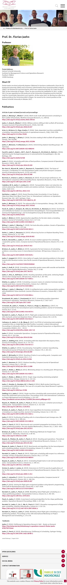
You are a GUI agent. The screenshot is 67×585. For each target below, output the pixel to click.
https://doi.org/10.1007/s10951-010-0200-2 (17, 450)
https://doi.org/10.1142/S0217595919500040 (18, 264)
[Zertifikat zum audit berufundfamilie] (12, 575)
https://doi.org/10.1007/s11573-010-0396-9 (17, 488)
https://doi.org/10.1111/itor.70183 (14, 134)
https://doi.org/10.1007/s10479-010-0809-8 (17, 457)
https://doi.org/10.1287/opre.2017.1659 (16, 302)
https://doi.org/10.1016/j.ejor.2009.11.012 (17, 474)
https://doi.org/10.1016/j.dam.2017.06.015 (17, 271)
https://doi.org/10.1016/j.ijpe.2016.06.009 (17, 352)
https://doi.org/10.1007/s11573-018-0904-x (17, 295)
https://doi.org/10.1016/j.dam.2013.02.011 (17, 428)
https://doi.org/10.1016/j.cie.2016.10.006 (17, 359)
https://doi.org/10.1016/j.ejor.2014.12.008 (17, 366)
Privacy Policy (39, 581)
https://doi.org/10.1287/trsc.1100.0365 (16, 465)
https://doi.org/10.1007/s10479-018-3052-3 (17, 229)
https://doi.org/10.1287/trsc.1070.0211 (16, 496)
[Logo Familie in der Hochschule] (47, 573)
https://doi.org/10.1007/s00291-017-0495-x (17, 279)
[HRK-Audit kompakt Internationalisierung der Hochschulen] (26, 575)
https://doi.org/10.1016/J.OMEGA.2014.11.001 (18, 381)
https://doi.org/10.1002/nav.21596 (14, 390)
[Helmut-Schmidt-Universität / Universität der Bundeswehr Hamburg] (8, 5)
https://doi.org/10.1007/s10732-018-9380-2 (17, 286)
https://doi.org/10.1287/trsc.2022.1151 (16, 191)
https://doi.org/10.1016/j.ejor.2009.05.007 (17, 481)
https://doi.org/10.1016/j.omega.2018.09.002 (18, 236)
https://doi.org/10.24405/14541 (13, 215)
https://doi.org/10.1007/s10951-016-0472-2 (17, 344)
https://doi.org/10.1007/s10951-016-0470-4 (17, 312)
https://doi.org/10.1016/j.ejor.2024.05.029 (17, 165)
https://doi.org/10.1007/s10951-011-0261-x (17, 414)
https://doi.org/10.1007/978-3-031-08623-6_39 (19, 200)
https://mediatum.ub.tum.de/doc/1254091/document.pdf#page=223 (26, 399)
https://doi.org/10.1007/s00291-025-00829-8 (18, 149)
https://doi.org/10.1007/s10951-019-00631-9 (18, 222)
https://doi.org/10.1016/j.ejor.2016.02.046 (17, 337)
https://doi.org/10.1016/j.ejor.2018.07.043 (17, 246)
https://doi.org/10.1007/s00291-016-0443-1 (17, 319)
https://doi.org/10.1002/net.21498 (14, 436)
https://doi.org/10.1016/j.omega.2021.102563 (18, 205)
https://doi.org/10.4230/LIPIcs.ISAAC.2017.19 (18, 330)
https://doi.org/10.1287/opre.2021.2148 (16, 182)
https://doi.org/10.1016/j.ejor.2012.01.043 (17, 443)
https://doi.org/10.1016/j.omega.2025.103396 (18, 141)
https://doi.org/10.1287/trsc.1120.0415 (16, 407)
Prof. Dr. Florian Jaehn (15, 36)
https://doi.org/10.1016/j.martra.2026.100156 (18, 119)
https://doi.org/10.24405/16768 (13, 158)
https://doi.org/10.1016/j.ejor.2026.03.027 (17, 127)
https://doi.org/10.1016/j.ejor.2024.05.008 (17, 174)
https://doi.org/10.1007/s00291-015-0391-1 (17, 374)
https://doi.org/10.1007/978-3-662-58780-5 (17, 533)
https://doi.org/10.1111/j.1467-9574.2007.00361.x (20, 508)
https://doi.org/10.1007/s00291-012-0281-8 (17, 421)
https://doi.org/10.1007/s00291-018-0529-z (17, 255)
